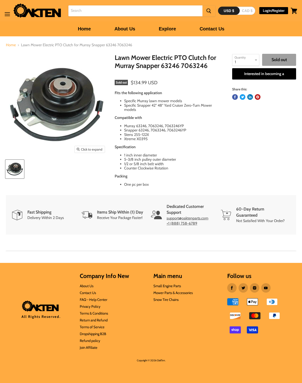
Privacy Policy (90, 306)
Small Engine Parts (167, 286)
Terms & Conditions (94, 313)
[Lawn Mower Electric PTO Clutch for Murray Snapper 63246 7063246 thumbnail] (14, 169)
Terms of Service (92, 327)
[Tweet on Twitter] (242, 97)
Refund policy (90, 341)
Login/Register (274, 10)
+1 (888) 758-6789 (182, 223)
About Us (124, 28)
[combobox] (135, 10)
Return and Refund (94, 320)
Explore (167, 28)
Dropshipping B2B (93, 334)
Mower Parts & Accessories (173, 293)
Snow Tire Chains (166, 300)
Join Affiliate (88, 347)
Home (84, 28)
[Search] (208, 10)
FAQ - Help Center (93, 300)
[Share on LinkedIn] (250, 97)
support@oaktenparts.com (187, 218)
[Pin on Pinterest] (257, 97)
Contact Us (212, 28)
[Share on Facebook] (235, 97)
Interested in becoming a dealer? (264, 76)
